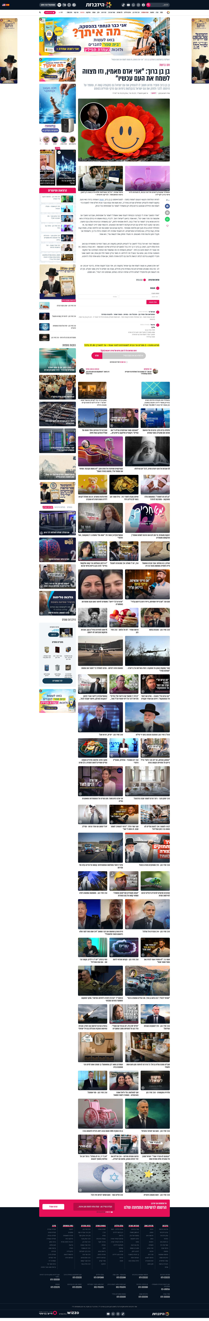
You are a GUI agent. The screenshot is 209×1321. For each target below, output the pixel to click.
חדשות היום (149, 1235)
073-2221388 (121, 1277)
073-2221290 (77, 1287)
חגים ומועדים (149, 1261)
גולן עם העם (135, 1245)
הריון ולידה (70, 1251)
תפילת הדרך (52, 1254)
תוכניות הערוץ (134, 1225)
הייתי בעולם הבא (134, 1261)
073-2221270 (55, 1287)
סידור (54, 1225)
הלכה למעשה (134, 1239)
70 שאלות (119, 12)
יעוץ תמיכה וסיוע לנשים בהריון (117, 1284)
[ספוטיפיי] (59, 5)
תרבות (151, 1251)
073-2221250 (143, 1296)
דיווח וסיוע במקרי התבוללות (95, 1284)
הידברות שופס (164, 1258)
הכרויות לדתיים (101, 1258)
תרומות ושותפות (163, 1254)
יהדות (151, 1229)
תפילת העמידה (51, 1239)
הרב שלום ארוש (85, 1258)
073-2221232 (77, 1277)
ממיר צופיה (166, 1294)
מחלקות (88, 12)
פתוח (137, 1242)
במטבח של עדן (134, 1235)
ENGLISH (69, 12)
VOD (161, 12)
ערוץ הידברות (164, 1232)
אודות (166, 1267)
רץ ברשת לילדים (118, 1232)
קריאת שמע (52, 1248)
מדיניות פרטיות (163, 1229)
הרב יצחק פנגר (85, 1239)
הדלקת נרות (69, 1239)
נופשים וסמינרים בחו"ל (119, 1294)
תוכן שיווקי (150, 1264)
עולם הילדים (127, 12)
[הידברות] (99, 5)
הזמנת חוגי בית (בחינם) (74, 1284)
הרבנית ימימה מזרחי (67, 1242)
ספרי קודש (102, 1261)
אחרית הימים (102, 1254)
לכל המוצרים (57, 680)
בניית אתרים (63, 1314)
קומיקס (121, 1248)
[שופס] (69, 5)
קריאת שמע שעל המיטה (48, 1267)
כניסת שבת (164, 1248)
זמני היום (103, 12)
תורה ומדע (150, 1248)
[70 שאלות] (64, 5)
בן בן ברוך (139, 280)
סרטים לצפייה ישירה (117, 1239)
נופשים (166, 1251)
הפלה (71, 1248)
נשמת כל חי (52, 1261)
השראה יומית (135, 1258)
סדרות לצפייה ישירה (117, 1242)
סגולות (104, 1245)
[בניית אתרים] (73, 1314)
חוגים (121, 1261)
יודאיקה (103, 1264)
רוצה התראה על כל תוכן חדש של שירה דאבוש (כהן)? (119, 350)
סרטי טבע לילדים (118, 1254)
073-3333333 (165, 1296)
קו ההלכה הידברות (142, 1284)
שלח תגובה (153, 302)
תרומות (82, 12)
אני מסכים (118, 362)
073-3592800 (99, 1277)
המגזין (151, 1232)
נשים (151, 1239)
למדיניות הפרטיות (115, 362)
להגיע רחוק (135, 1251)
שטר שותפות (144, 12)
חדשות (152, 12)
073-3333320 (55, 1279)
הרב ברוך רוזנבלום (84, 1251)
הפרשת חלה (69, 1258)
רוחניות (151, 1242)
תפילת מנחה (52, 1232)
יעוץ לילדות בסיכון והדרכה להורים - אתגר (50, 1276)
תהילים (53, 1251)
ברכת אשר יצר (51, 1264)
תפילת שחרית (51, 1229)
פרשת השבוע (149, 1258)
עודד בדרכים (135, 1229)
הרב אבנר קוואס (85, 1261)
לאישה (71, 1229)
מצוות (101, 199)
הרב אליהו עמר (85, 1264)
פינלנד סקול (102, 1242)
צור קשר (76, 12)
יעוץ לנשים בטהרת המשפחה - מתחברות (160, 1285)
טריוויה (121, 1251)
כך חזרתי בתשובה (133, 1254)
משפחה (151, 1245)
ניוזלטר (166, 1239)
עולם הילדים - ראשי (117, 1229)
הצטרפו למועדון (48, 12)
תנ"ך (104, 1232)
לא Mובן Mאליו (134, 1232)
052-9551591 (121, 1287)
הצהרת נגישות (163, 1264)
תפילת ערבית (52, 1235)
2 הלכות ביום (164, 1242)
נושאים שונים (101, 1225)
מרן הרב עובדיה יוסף (84, 1232)
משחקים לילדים (118, 1245)
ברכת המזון (52, 1242)
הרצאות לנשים (68, 1254)
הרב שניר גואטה (85, 1245)
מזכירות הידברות (165, 1275)
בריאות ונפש (102, 1251)
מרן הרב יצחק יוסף (84, 1235)
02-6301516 (165, 1289)
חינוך (104, 1248)
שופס (93, 12)
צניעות (71, 1245)
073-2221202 (121, 1296)
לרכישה (53, 634)
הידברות (165, 1225)
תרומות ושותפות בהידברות (140, 1275)
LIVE (61, 12)
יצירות (121, 1258)
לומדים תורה (102, 1229)
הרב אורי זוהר (86, 1254)
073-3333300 (143, 1287)
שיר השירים (52, 1258)
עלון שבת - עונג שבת (119, 1275)
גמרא (104, 1235)
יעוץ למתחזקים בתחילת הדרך (73, 1275)
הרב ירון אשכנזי (85, 1248)
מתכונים (70, 1232)
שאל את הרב (111, 12)
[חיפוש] (148, 5)
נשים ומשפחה (68, 1225)
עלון (98, 12)
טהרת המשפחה (68, 1235)
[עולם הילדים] (74, 5)
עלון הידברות (164, 1235)
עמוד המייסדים (163, 1261)
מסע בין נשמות (134, 1248)
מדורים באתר (148, 1225)
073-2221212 (143, 1277)
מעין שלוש (53, 1245)
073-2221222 (165, 1277)
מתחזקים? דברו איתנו (48, 4)
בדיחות (121, 1235)
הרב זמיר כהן (136, 12)
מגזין (157, 12)
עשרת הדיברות (101, 1239)
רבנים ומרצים (85, 1225)
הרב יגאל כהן (86, 1242)
